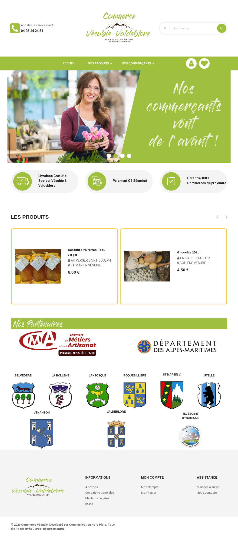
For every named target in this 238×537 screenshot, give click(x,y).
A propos (91, 487)
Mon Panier (148, 492)
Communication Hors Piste (87, 524)
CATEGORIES (163, 28)
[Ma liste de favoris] (204, 63)
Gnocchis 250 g (188, 252)
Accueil (69, 63)
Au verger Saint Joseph (90, 260)
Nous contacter (207, 492)
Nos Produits (98, 63)
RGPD (89, 503)
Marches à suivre (208, 487)
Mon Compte (150, 487)
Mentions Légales (97, 498)
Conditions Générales (100, 492)
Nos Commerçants (136, 63)
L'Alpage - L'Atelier (194, 258)
